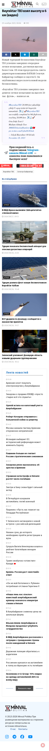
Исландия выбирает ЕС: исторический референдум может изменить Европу (23, 442)
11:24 (9, 634)
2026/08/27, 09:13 (11, 216)
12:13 (9, 568)
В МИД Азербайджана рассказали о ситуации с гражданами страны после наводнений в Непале (24, 640)
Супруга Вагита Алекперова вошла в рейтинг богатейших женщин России (24, 549)
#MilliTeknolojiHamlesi (19, 127)
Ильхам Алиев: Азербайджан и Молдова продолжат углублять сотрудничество (22, 626)
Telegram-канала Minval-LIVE (24, 151)
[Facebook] (22, 737)
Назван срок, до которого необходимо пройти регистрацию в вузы (24, 535)
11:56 (9, 591)
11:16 (9, 648)
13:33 (9, 484)
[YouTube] (30, 737)
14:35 (9, 402)
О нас (13, 729)
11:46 (9, 608)
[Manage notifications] (43, 745)
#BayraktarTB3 (15, 104)
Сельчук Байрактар (25, 172)
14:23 (9, 424)
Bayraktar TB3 (8, 172)
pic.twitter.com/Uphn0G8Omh (21, 130)
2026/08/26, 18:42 (11, 362)
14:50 (9, 391)
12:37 (9, 543)
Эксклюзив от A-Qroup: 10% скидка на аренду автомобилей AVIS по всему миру (24, 677)
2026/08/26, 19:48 (11, 289)
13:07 (9, 506)
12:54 (9, 517)
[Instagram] (7, 737)
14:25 (9, 413)
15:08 (9, 379)
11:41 (9, 619)
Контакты (22, 729)
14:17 (9, 436)
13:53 (9, 472)
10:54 (9, 670)
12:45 (9, 529)
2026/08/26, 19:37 (11, 325)
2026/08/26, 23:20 (11, 253)
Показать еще (24, 688)
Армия (6, 205)
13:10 (9, 495)
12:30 (9, 557)
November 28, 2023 (17, 137)
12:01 (9, 580)
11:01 (9, 659)
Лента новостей (17, 372)
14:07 (9, 450)
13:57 (9, 461)
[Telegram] (14, 737)
